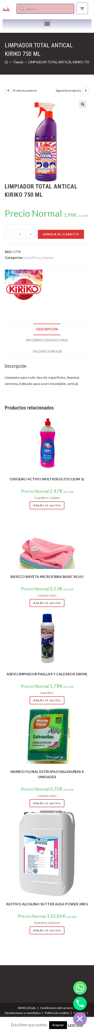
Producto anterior (25, 90)
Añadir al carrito (61, 234)
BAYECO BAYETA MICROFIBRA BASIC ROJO (47, 576)
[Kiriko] (23, 288)
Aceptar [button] (58, 1025)
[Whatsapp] (80, 988)
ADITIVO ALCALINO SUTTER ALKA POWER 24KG (47, 904)
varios (53, 595)
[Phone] (80, 1003)
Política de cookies (57, 1013)
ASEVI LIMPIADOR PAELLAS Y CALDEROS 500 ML (47, 674)
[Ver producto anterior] (8, 90)
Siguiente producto (68, 90)
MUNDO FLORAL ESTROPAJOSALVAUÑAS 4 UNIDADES (47, 774)
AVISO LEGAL (27, 1008)
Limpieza (47, 258)
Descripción (47, 329)
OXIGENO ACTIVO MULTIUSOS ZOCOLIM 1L (47, 479)
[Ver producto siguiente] (85, 90)
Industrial (54, 923)
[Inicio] (6, 62)
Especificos (32, 258)
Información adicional (47, 340)
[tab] (47, 329)
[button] (47, 23)
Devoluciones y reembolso (23, 1013)
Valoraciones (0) (47, 351)
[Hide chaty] (80, 1019)
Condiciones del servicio (56, 1008)
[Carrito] (82, 8)
